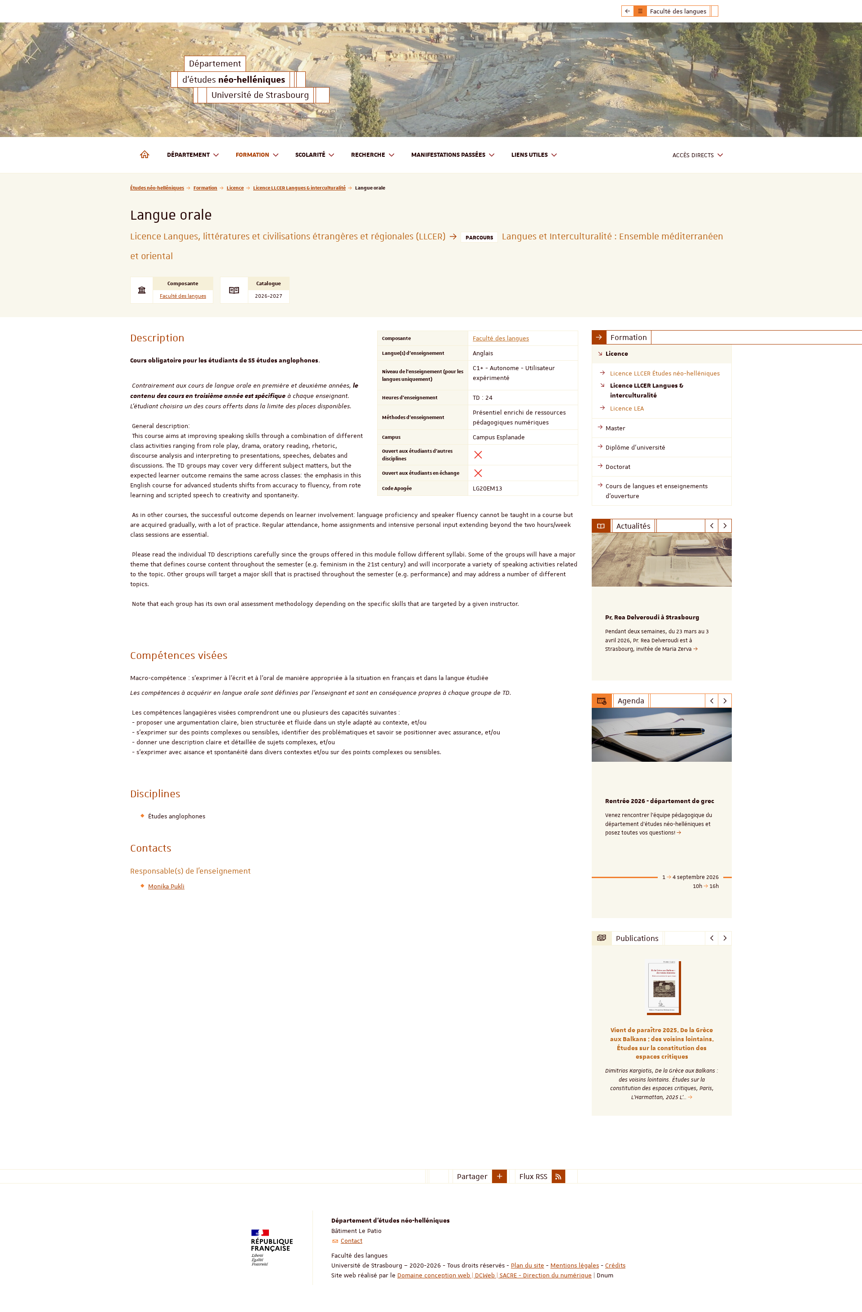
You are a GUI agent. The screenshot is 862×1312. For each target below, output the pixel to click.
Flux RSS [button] (533, 1176)
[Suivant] (725, 526)
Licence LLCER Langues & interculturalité (299, 187)
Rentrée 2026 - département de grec (659, 801)
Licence (235, 187)
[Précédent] (712, 526)
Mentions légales (574, 1265)
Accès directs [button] (693, 155)
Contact (351, 1241)
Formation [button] (252, 155)
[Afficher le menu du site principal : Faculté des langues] (627, 11)
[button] (500, 1176)
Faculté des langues (183, 296)
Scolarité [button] (310, 155)
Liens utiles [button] (529, 155)
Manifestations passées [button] (448, 155)
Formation (205, 187)
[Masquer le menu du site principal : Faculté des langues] (721, 11)
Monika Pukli (166, 886)
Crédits (615, 1265)
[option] (662, 606)
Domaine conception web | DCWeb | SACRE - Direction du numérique (494, 1275)
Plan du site (527, 1265)
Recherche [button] (368, 155)
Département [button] (188, 155)
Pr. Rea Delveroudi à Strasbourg (652, 618)
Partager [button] (472, 1176)
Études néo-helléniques (157, 187)
